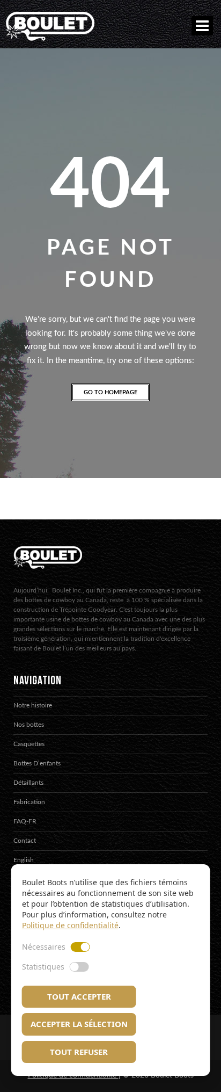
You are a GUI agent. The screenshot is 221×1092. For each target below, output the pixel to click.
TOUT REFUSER (79, 1051)
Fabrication (29, 802)
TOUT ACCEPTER (79, 996)
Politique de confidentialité (70, 925)
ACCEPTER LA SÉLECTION (79, 1023)
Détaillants (28, 782)
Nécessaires (43, 947)
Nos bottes (28, 724)
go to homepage (110, 392)
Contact (24, 840)
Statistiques (43, 966)
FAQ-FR (24, 821)
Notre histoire (32, 705)
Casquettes (29, 744)
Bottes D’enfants (37, 763)
